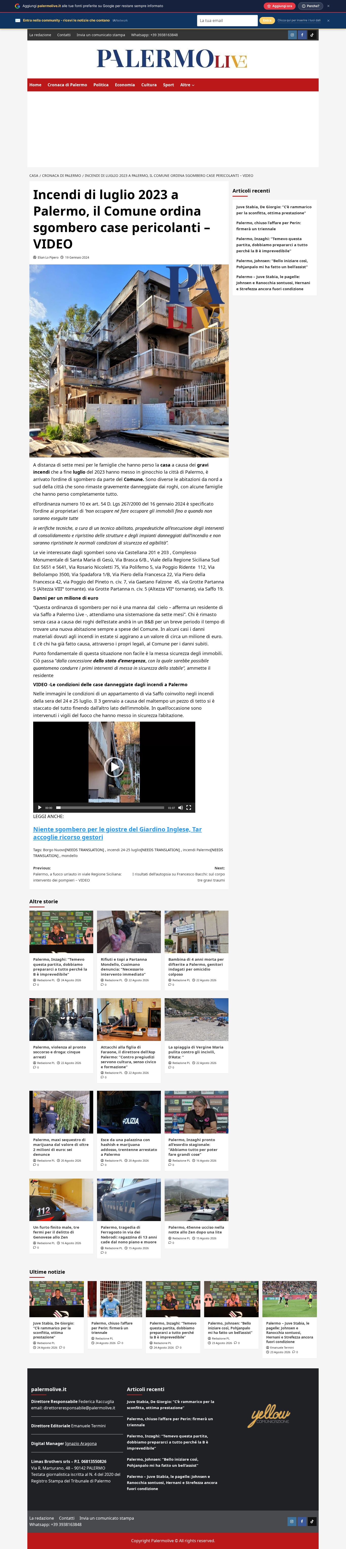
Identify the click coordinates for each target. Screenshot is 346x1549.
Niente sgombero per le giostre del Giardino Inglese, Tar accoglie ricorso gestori (117, 833)
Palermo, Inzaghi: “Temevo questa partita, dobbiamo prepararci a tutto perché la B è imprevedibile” (60, 967)
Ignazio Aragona (81, 1443)
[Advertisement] (173, 129)
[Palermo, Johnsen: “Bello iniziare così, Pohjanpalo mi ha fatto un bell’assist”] (231, 1299)
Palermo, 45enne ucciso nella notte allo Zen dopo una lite (196, 1230)
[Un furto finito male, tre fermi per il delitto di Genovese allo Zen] (61, 1200)
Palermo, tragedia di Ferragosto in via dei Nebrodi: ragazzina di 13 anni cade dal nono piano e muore (129, 1235)
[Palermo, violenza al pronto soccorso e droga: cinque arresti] (61, 1019)
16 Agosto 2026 (206, 1160)
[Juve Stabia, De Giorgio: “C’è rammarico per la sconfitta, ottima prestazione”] (56, 1299)
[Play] (39, 807)
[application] (114, 767)
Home (35, 85)
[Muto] (180, 807)
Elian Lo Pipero (48, 257)
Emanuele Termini (282, 1347)
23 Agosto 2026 (222, 1343)
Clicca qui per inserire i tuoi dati (299, 20)
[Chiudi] (328, 6)
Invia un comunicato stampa (101, 34)
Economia (125, 85)
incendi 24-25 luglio (124, 849)
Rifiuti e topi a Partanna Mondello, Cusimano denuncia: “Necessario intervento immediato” (124, 967)
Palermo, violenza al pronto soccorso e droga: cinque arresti (59, 1051)
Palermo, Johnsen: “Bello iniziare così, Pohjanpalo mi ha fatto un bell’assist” (272, 263)
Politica (101, 85)
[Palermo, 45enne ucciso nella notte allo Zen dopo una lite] (196, 1200)
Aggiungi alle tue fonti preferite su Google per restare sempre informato (93, 6)
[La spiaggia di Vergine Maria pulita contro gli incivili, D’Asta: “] (196, 1019)
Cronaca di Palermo (67, 85)
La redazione (40, 34)
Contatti (64, 34)
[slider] (110, 807)
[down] (193, 85)
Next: (178, 874)
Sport (168, 85)
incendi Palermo (196, 849)
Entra (267, 20)
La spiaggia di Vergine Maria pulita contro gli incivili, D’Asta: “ (195, 1051)
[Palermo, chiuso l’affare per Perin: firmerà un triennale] (115, 1299)
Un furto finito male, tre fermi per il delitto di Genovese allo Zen (56, 1232)
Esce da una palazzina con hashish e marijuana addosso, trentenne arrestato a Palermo (129, 1147)
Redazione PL (46, 980)
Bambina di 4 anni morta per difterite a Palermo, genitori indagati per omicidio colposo (196, 967)
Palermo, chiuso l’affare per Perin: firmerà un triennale (268, 225)
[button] (114, 767)
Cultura (149, 85)
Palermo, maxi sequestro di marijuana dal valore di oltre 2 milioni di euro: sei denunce (61, 1147)
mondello (70, 855)
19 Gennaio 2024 (77, 257)
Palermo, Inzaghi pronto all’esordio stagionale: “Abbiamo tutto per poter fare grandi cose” (193, 1147)
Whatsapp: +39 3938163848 (154, 34)
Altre (185, 85)
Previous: (77, 874)
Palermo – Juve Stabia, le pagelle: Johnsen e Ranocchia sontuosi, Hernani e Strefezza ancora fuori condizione (273, 282)
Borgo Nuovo (54, 849)
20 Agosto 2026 (71, 1160)
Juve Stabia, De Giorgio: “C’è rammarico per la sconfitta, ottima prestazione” (274, 209)
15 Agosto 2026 (139, 1248)
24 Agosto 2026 (71, 980)
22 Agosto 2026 (139, 980)
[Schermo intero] (188, 807)
